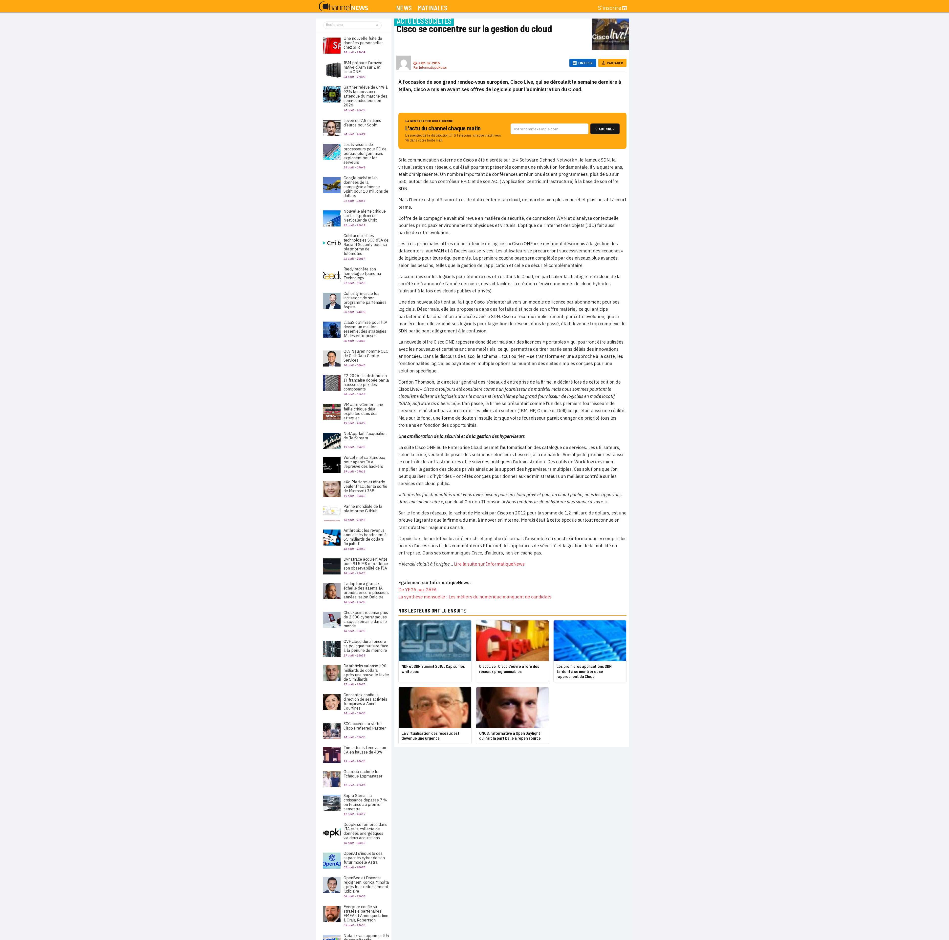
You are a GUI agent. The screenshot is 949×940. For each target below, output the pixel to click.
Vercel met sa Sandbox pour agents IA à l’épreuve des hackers (364, 462)
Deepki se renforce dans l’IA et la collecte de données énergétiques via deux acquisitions (365, 831)
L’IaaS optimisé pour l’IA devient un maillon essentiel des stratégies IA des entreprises (365, 329)
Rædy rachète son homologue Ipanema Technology (362, 273)
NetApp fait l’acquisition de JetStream (365, 435)
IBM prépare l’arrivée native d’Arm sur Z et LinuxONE (363, 67)
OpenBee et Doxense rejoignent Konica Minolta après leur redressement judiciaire (366, 884)
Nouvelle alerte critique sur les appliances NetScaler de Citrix (365, 216)
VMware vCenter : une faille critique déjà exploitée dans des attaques (363, 411)
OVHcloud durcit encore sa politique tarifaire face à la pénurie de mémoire (366, 646)
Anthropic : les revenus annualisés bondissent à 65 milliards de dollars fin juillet (365, 537)
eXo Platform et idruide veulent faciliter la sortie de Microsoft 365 (365, 486)
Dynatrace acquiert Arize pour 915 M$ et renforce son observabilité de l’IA (366, 564)
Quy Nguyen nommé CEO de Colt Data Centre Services (366, 356)
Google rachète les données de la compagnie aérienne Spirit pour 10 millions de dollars (366, 186)
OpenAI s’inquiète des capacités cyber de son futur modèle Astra (364, 858)
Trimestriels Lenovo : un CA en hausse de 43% (365, 750)
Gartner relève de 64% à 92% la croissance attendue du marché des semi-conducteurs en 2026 (366, 96)
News (404, 8)
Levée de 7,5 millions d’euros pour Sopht (362, 122)
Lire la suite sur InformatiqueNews (489, 564)
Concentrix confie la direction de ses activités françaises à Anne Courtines (365, 701)
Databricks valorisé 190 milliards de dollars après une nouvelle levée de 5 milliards (366, 672)
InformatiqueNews (433, 67)
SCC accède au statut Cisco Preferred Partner (365, 726)
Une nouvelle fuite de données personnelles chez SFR (364, 43)
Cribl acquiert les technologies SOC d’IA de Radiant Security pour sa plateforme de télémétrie (366, 244)
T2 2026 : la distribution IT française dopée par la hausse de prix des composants (366, 382)
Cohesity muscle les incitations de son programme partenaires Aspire (365, 300)
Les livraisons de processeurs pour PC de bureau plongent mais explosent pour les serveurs (365, 153)
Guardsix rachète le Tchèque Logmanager (363, 773)
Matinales (432, 8)
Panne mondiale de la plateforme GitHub (363, 508)
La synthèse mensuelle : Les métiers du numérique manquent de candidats (474, 597)
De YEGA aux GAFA (417, 590)
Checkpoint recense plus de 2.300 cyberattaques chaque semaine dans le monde (366, 619)
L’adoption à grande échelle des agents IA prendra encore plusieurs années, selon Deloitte (366, 590)
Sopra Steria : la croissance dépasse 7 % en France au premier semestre (365, 802)
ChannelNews (343, 6)
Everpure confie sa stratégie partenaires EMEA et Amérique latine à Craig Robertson (366, 913)
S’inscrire (609, 7)
